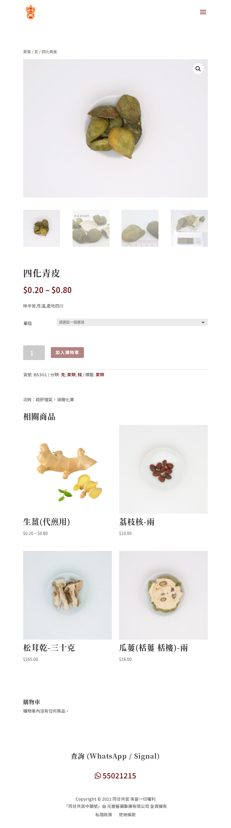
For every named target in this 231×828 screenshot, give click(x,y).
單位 (27, 323)
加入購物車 (67, 352)
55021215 (118, 775)
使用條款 (127, 814)
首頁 (27, 51)
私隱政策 (103, 814)
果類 (71, 374)
